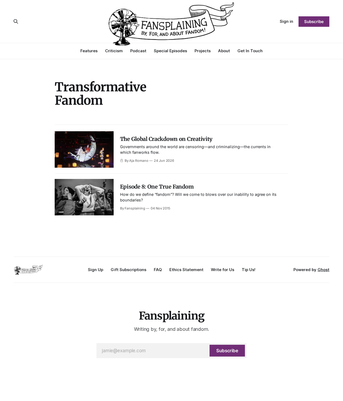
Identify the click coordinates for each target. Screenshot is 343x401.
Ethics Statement (186, 269)
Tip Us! (248, 269)
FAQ (158, 269)
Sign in (286, 21)
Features (89, 50)
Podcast (138, 50)
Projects (203, 50)
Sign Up (95, 269)
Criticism (114, 50)
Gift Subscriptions (128, 269)
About (224, 50)
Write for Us (222, 269)
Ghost (323, 269)
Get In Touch (250, 50)
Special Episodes (170, 50)
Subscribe (313, 21)
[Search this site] (15, 21)
